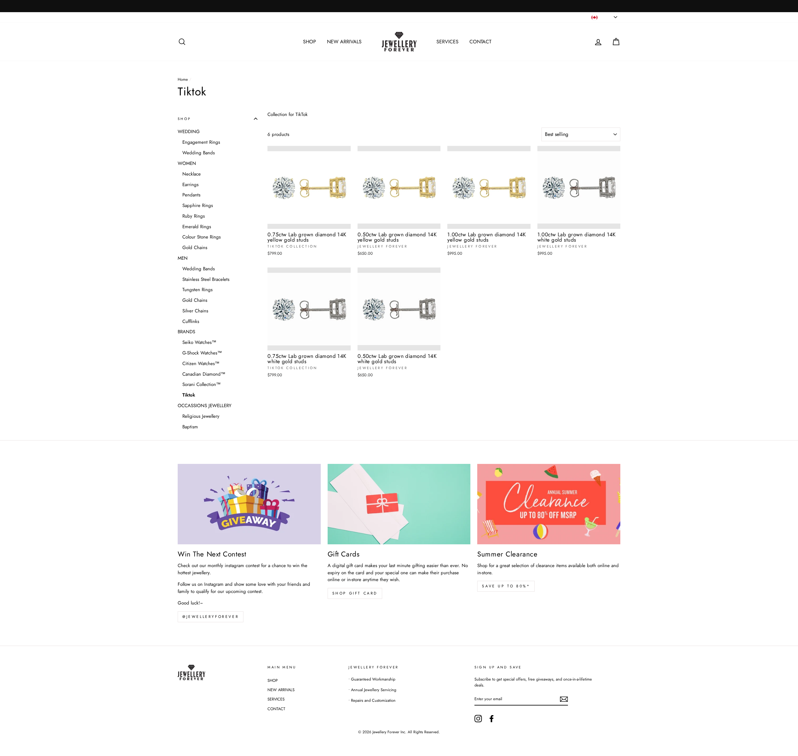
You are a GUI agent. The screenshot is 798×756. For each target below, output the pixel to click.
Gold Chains (194, 247)
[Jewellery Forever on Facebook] (491, 718)
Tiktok (188, 394)
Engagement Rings (201, 142)
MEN (183, 257)
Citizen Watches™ (200, 363)
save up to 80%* (506, 586)
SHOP (309, 41)
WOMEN (187, 163)
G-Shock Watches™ (202, 352)
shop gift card (354, 593)
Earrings (190, 184)
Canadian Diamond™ (203, 373)
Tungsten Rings (197, 289)
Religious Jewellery (200, 415)
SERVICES (447, 41)
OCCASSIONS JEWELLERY (204, 405)
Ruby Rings (193, 215)
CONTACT (480, 41)
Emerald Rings (196, 226)
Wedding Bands (198, 152)
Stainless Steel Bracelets (205, 279)
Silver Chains (195, 310)
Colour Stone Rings (201, 237)
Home (183, 79)
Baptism (190, 426)
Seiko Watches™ (199, 342)
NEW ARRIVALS (344, 41)
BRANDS (186, 331)
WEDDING (189, 131)
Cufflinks (190, 321)
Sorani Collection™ (201, 384)
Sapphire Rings (197, 205)
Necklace (191, 173)
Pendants (191, 194)
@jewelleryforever (210, 616)
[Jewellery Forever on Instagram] (478, 718)
